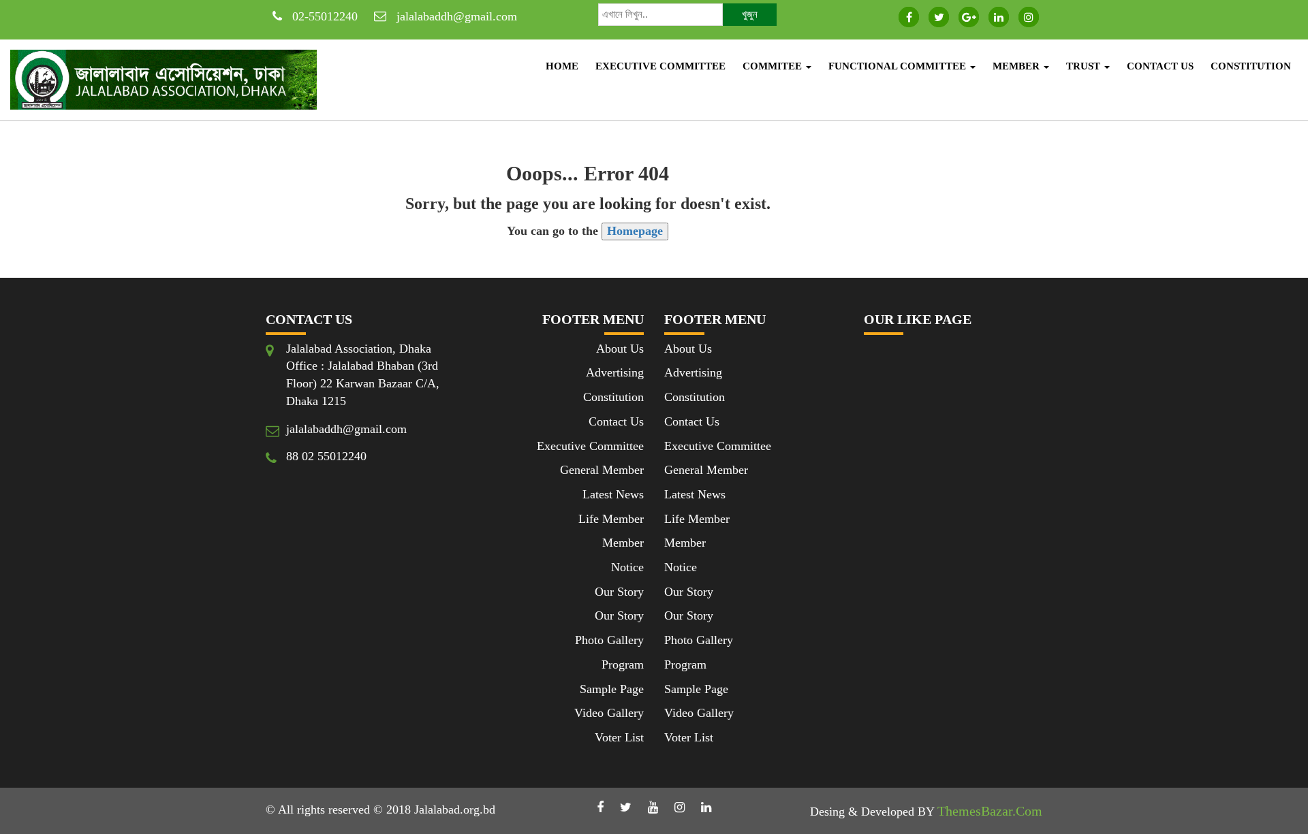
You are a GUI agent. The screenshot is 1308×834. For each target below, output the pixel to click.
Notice (627, 567)
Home (562, 66)
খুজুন (750, 14)
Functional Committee (898, 66)
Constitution (1251, 66)
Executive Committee (660, 66)
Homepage (635, 231)
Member (1017, 66)
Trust (1084, 66)
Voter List (619, 737)
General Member (602, 470)
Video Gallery (609, 713)
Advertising (615, 372)
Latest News (613, 494)
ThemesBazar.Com (989, 810)
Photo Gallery (609, 640)
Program (623, 664)
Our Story (619, 591)
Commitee (774, 66)
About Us (620, 348)
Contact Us (1160, 66)
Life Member (611, 519)
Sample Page (612, 689)
